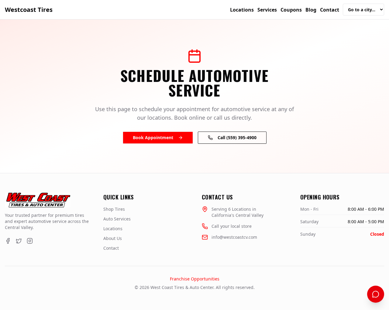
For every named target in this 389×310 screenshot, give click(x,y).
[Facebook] (8, 241)
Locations (242, 9)
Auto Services (117, 219)
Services (267, 9)
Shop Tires (114, 209)
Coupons (291, 9)
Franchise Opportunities (194, 279)
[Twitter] (19, 241)
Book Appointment (153, 137)
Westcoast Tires (29, 9)
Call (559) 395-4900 (237, 137)
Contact (329, 9)
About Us (112, 238)
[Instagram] (30, 241)
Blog (310, 9)
